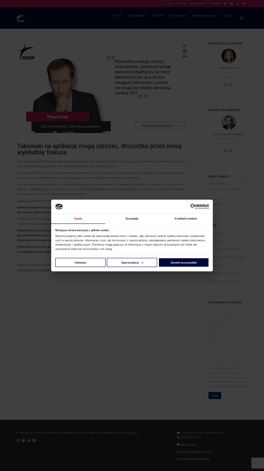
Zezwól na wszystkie (184, 262)
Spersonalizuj (130, 262)
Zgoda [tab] (78, 218)
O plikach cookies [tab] (186, 218)
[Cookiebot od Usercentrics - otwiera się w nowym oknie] (193, 206)
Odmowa (80, 262)
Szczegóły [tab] (132, 218)
